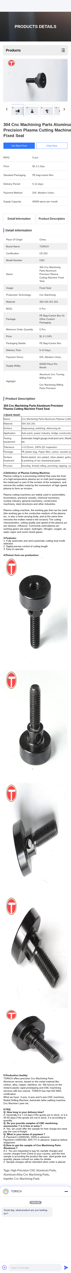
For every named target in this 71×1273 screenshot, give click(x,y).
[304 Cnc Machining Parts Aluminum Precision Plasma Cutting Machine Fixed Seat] (35, 80)
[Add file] (4, 1267)
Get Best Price (19, 145)
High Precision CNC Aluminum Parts (33, 1170)
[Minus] (66, 1191)
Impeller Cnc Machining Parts (21, 1178)
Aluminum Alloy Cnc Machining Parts (26, 1174)
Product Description (52, 218)
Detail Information (19, 218)
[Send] (66, 1267)
